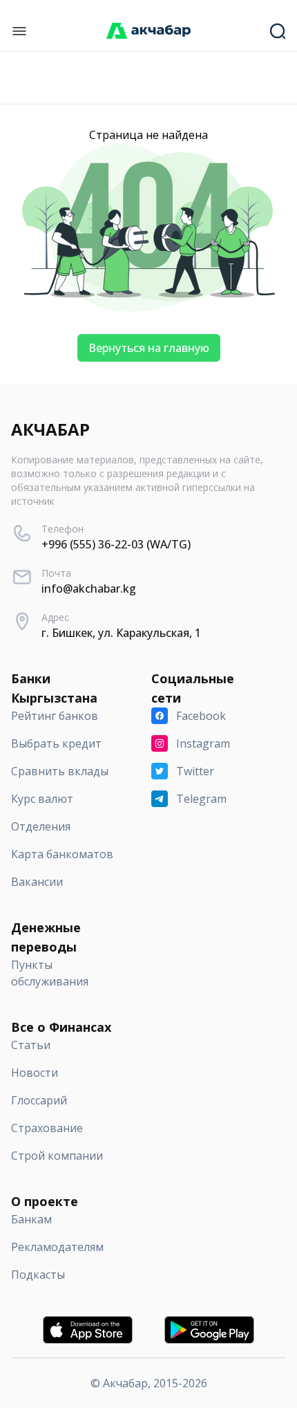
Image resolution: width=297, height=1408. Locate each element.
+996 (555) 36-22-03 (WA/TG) (116, 544)
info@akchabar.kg (88, 588)
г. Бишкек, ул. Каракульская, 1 (121, 632)
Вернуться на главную (148, 347)
